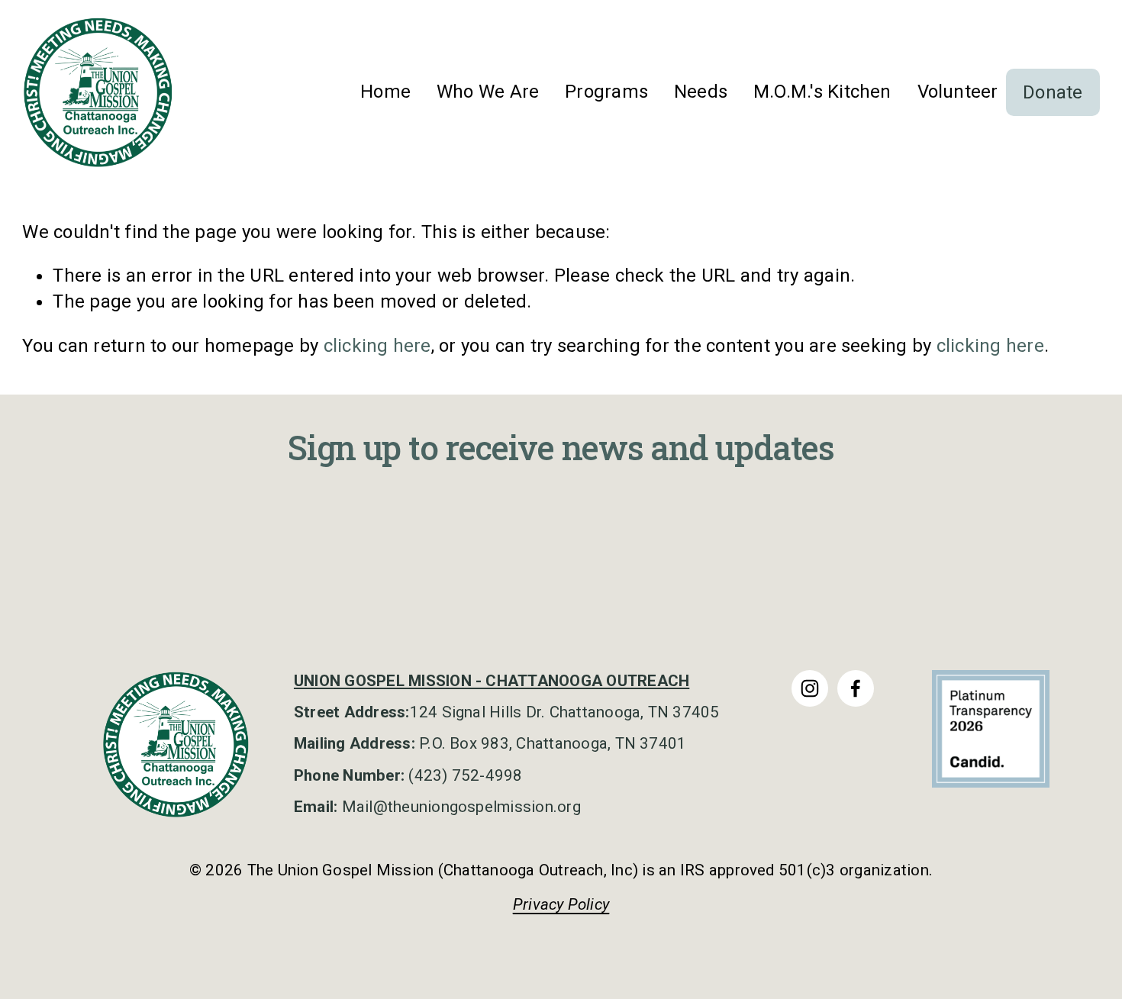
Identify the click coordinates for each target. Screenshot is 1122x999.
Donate (1052, 92)
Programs (606, 91)
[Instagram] (810, 688)
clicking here (377, 345)
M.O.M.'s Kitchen (822, 91)
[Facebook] (855, 688)
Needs (700, 91)
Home (385, 91)
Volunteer (957, 91)
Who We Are (488, 91)
